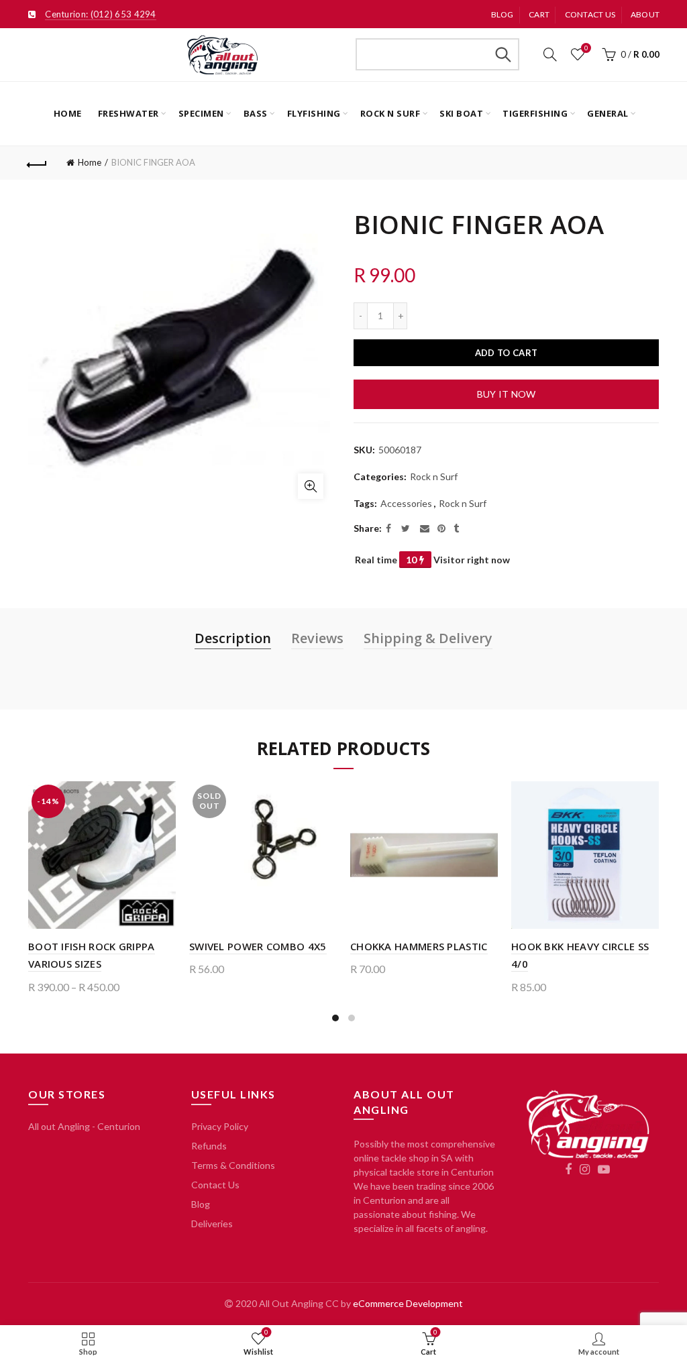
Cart (539, 14)
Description (233, 638)
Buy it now (506, 394)
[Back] (37, 163)
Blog (502, 14)
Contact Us (215, 1184)
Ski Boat (461, 113)
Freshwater (128, 113)
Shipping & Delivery (428, 638)
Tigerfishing (535, 113)
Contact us (590, 14)
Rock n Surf (390, 113)
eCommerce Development (408, 1303)
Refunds (209, 1145)
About (645, 14)
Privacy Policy (219, 1126)
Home (68, 113)
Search (502, 54)
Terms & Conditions (233, 1165)
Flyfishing (314, 113)
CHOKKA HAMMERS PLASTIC (419, 946)
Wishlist (586, 48)
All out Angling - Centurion (84, 1126)
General (608, 113)
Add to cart (506, 352)
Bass (256, 113)
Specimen (201, 113)
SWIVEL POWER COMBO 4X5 (258, 946)
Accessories (406, 503)
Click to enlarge (310, 486)
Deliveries (212, 1223)
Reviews (317, 638)
